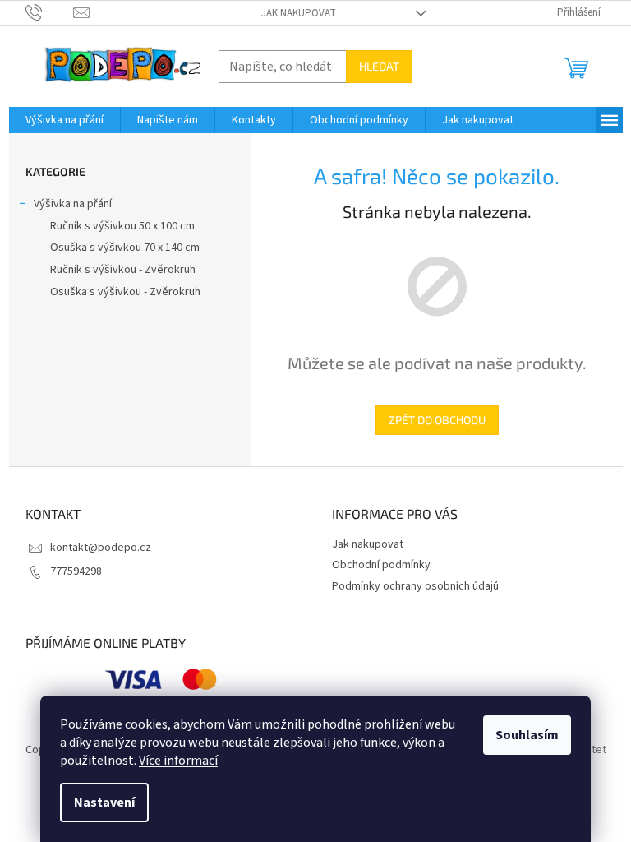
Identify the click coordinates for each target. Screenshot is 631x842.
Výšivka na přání (73, 204)
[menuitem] (64, 120)
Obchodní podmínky (381, 565)
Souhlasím (527, 735)
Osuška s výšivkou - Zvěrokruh (125, 292)
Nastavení (104, 802)
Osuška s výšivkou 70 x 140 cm (125, 247)
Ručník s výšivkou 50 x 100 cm (122, 226)
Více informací (178, 761)
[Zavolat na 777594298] (49, 12)
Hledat (379, 66)
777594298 (76, 571)
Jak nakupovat (298, 13)
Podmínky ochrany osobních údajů (415, 586)
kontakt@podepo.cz (100, 547)
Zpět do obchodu (437, 420)
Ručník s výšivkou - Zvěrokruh (123, 269)
